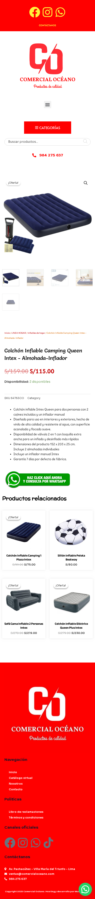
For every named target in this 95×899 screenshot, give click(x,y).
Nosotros (16, 783)
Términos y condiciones (26, 817)
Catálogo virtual (20, 778)
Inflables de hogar (36, 333)
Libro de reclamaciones (26, 811)
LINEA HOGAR (18, 333)
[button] (47, 104)
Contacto (16, 789)
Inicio (7, 333)
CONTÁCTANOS (47, 25)
